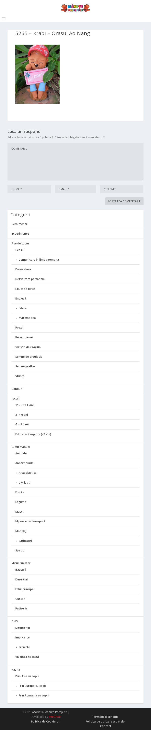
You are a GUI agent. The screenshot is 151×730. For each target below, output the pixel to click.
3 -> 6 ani (21, 414)
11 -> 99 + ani (24, 405)
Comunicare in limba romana (39, 259)
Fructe (19, 492)
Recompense (24, 337)
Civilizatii (25, 482)
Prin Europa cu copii (32, 686)
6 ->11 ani (22, 424)
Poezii (19, 327)
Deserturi (21, 579)
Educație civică (25, 289)
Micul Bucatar (20, 563)
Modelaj (20, 531)
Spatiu (19, 550)
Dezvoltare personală (30, 279)
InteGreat (55, 717)
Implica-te (22, 637)
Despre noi (22, 628)
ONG (14, 621)
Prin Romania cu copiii (34, 695)
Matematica (27, 318)
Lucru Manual (20, 447)
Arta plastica (28, 472)
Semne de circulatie (28, 356)
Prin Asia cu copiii (27, 676)
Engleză (20, 298)
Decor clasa (23, 269)
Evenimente (19, 224)
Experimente (20, 233)
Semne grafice (25, 366)
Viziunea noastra (27, 657)
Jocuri (15, 398)
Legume (20, 502)
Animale (21, 453)
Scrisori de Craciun (28, 347)
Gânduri (16, 389)
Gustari (20, 599)
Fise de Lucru (20, 243)
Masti (19, 511)
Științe (19, 376)
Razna (15, 669)
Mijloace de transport (30, 521)
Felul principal (24, 589)
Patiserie (21, 608)
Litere (23, 308)
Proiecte (24, 647)
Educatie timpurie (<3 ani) (33, 434)
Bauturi (20, 569)
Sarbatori (25, 541)
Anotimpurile (24, 463)
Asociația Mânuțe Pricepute (49, 712)
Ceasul (19, 250)
